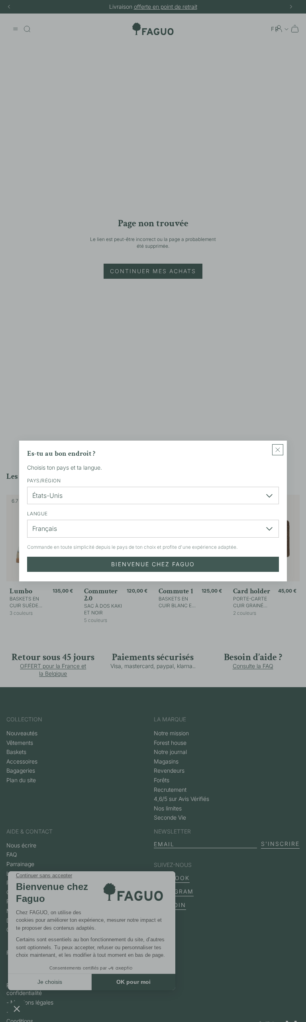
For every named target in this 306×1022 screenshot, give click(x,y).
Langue (37, 514)
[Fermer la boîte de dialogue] (277, 449)
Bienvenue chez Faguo (153, 564)
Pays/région (44, 481)
